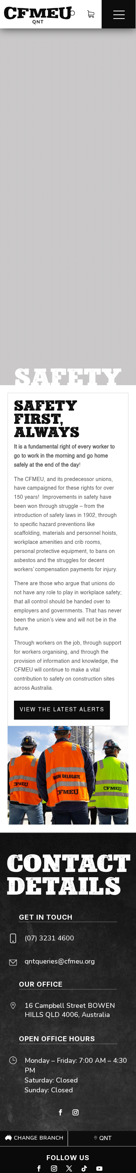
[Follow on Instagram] (76, 1112)
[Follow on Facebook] (60, 1112)
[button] (119, 14)
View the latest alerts (62, 709)
